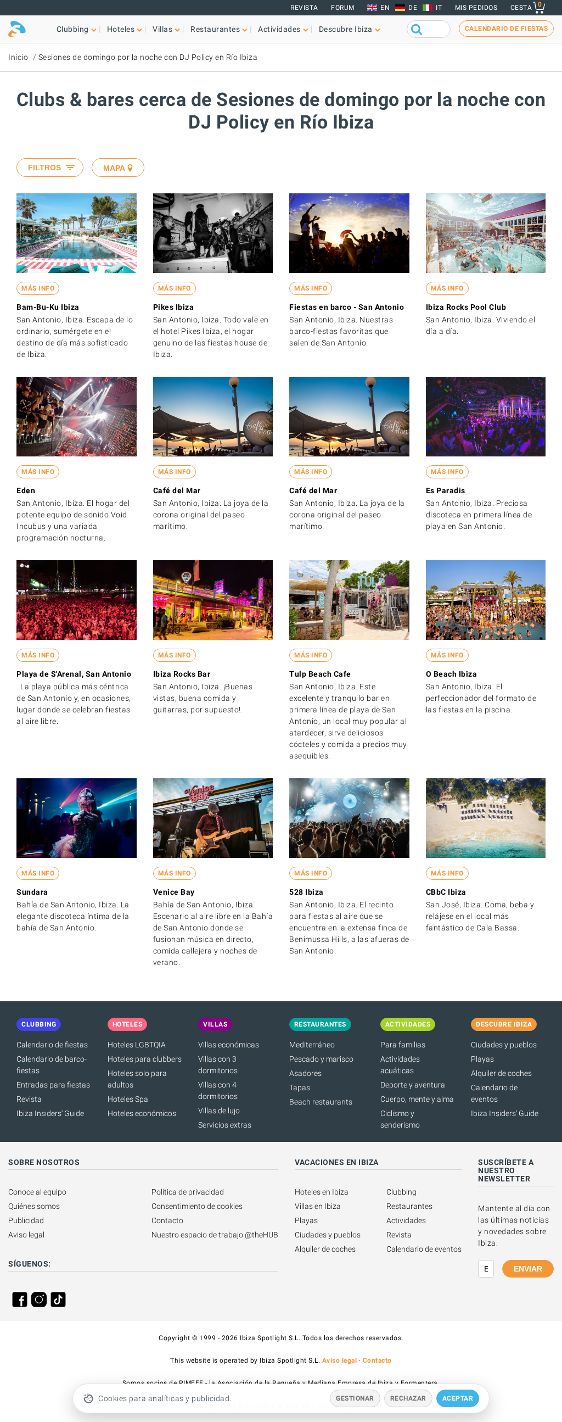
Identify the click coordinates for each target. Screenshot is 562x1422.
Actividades (406, 1220)
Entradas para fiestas (53, 1084)
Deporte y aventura (412, 1084)
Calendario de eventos (424, 1249)
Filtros (44, 167)
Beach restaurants (320, 1101)
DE (412, 8)
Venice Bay (174, 892)
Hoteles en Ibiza (322, 1191)
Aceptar (458, 1398)
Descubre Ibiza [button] (346, 29)
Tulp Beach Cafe (320, 674)
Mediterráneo (312, 1044)
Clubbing (401, 1191)
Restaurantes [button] (215, 29)
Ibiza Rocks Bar (182, 674)
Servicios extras (224, 1124)
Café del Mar (177, 490)
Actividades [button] (279, 29)
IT (439, 8)
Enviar (528, 1268)
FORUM (343, 8)
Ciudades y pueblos (504, 1044)
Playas (482, 1059)
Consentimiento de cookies (197, 1206)
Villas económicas (228, 1044)
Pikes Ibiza (173, 307)
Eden (25, 490)
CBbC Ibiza (446, 892)
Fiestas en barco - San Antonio (346, 307)
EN (385, 8)
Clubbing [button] (73, 29)
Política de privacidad (187, 1191)
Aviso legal (26, 1234)
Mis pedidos (476, 8)
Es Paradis (445, 490)
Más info (37, 288)
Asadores (305, 1073)
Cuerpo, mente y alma (417, 1099)
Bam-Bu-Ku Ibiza (48, 307)
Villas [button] (162, 29)
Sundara (32, 892)
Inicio (18, 57)
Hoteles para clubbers (145, 1059)
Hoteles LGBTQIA (137, 1044)
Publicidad (26, 1220)
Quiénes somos (34, 1206)
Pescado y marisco (321, 1059)
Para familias (402, 1044)
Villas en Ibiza (318, 1206)
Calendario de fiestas (52, 1044)
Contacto (167, 1220)
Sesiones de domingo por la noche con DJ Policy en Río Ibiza (148, 57)
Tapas (299, 1087)
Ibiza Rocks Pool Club (466, 307)
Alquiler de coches (501, 1073)
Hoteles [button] (121, 29)
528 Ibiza (306, 892)
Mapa (114, 168)
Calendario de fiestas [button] (506, 28)
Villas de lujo (219, 1110)
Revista (304, 8)
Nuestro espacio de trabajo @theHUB (214, 1234)
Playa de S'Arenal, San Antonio (73, 674)
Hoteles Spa (128, 1099)
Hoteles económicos (142, 1113)
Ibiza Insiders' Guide (50, 1113)
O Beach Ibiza (451, 674)
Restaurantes (409, 1206)
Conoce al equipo (37, 1191)
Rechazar (408, 1398)
